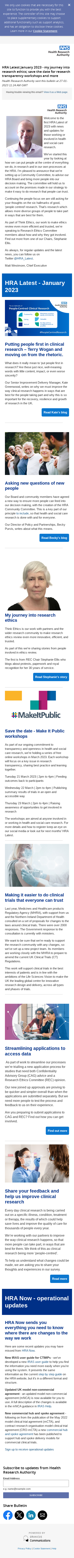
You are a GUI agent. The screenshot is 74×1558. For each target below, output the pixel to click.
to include (22, 513)
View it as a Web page (55, 92)
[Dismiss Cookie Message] (69, 3)
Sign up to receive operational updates (29, 1449)
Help (54, 1548)
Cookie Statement (45, 31)
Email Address (11, 1478)
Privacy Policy (24, 1548)
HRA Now (28, 1350)
